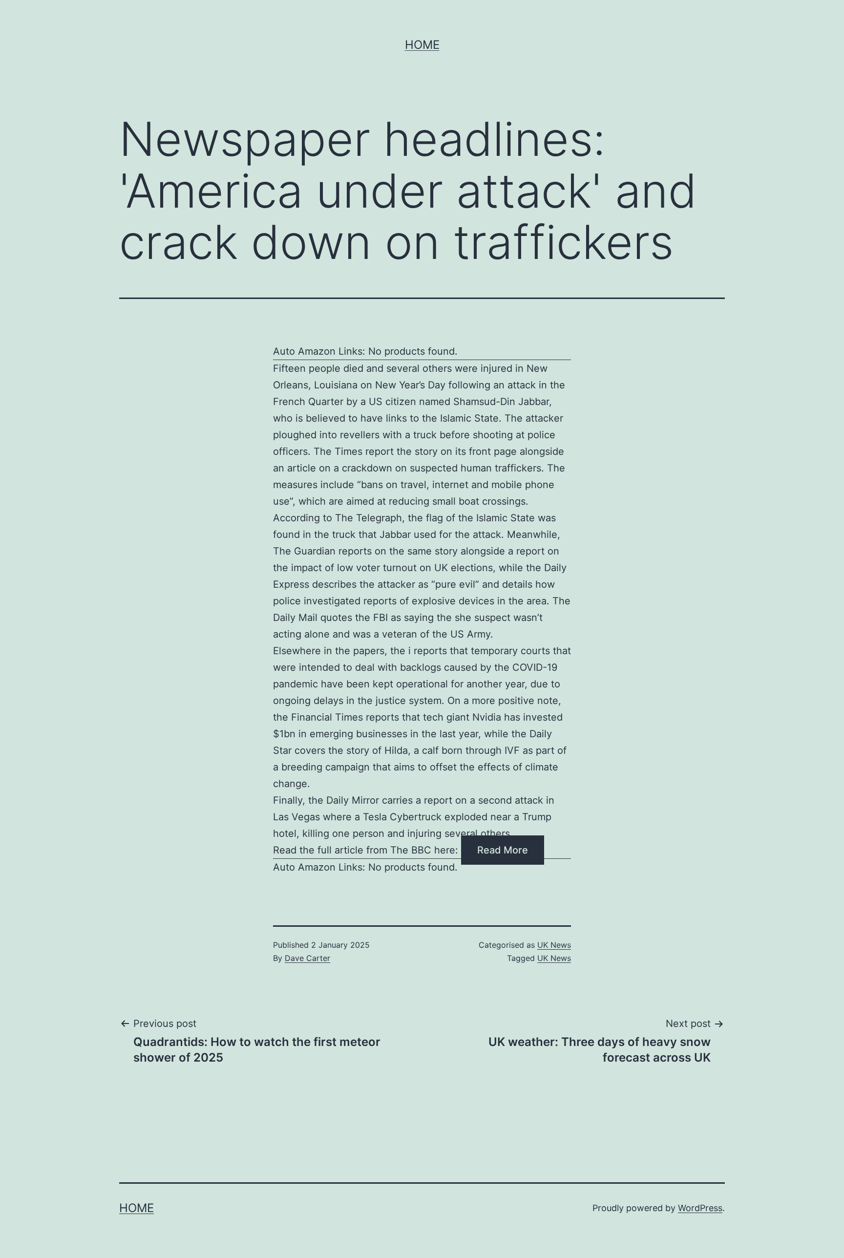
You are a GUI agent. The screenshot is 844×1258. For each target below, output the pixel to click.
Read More (502, 850)
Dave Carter (307, 958)
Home (422, 45)
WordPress (700, 1208)
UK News (554, 945)
